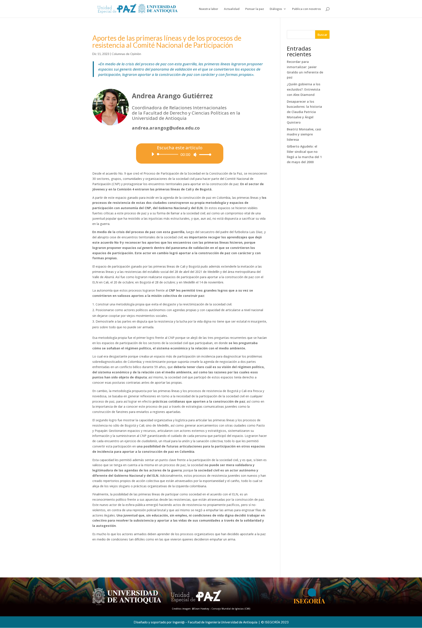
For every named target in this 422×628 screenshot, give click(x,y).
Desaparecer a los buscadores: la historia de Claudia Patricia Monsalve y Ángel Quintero (304, 111)
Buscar (322, 35)
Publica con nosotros (306, 9)
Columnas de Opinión (126, 54)
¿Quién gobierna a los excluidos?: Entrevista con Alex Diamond (303, 89)
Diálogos (276, 9)
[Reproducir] (152, 154)
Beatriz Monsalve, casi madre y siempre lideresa (304, 134)
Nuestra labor (208, 9)
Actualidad (232, 9)
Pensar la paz (254, 9)
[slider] (204, 154)
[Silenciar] (195, 155)
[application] (179, 154)
